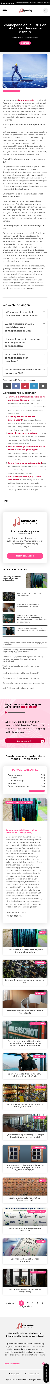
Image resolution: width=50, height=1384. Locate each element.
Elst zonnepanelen (26, 100)
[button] (4, 10)
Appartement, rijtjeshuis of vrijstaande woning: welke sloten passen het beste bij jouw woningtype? (23, 659)
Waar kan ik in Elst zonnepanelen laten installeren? (25, 358)
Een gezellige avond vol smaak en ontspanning (23, 683)
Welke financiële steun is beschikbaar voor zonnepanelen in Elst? (25, 327)
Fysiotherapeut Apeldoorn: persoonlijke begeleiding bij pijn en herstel (20, 651)
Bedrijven (12, 783)
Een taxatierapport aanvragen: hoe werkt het (30, 594)
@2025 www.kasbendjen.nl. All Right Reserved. (25, 1380)
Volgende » (25, 1306)
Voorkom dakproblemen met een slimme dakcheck (21, 667)
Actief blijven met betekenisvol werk (18, 688)
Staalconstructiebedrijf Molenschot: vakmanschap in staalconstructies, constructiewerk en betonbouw (32, 618)
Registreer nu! (24, 741)
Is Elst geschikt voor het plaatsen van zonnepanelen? (25, 314)
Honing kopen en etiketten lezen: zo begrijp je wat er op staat (25, 644)
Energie (25, 43)
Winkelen (12, 778)
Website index (14, 1374)
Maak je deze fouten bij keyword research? (21, 673)
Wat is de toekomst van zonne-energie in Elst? (25, 371)
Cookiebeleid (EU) (32, 1374)
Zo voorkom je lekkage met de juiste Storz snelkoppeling (12, 578)
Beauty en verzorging (18, 786)
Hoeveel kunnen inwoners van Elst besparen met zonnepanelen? (25, 342)
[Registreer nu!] (42, 741)
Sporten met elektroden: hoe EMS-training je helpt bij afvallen (31, 629)
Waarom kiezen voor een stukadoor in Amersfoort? (28, 605)
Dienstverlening (16, 780)
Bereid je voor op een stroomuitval (25, 463)
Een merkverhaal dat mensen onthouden (21, 678)
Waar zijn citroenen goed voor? (23, 433)
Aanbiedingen (15, 775)
